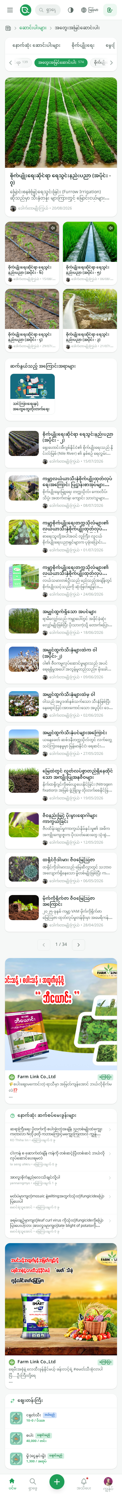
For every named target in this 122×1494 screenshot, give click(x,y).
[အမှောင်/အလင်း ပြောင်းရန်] (70, 10)
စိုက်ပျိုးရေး (83, 45)
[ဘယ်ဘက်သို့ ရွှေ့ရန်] (14, 62)
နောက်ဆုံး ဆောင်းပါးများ (36, 45)
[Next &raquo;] (78, 945)
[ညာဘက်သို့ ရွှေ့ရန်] (108, 62)
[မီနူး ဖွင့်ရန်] (10, 10)
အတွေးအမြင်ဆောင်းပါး (61, 63)
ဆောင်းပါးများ (33, 28)
